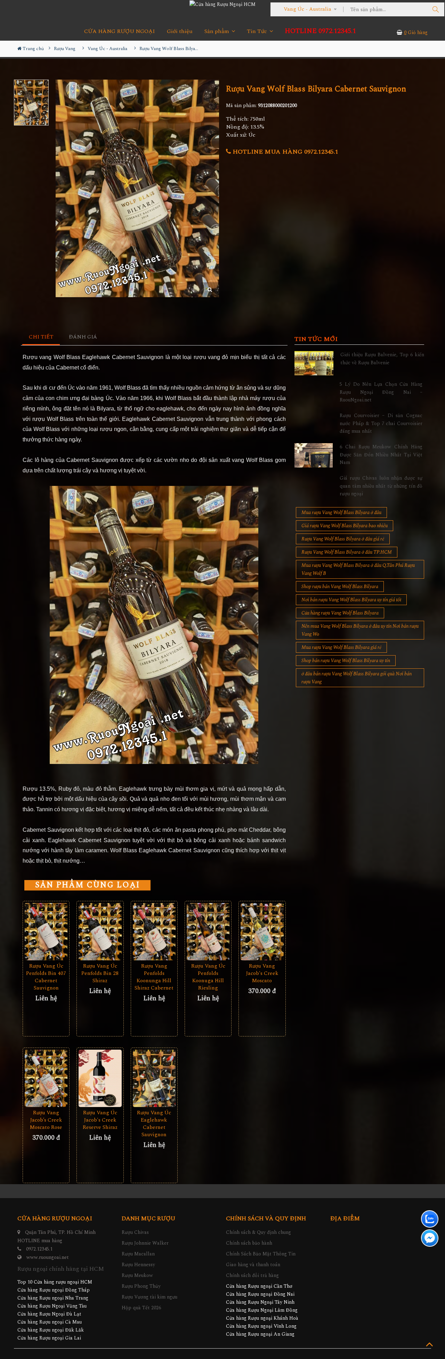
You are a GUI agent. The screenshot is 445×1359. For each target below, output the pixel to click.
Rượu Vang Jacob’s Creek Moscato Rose (46, 1120)
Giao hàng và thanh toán (253, 1264)
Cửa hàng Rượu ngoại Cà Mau (49, 1322)
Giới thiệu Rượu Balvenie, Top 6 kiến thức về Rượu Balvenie (382, 358)
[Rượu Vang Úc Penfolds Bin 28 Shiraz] (100, 931)
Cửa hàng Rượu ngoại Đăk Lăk (50, 1330)
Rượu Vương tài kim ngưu (149, 1297)
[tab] (41, 337)
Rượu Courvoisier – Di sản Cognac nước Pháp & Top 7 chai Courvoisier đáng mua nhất (381, 423)
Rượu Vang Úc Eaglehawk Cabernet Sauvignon (154, 1123)
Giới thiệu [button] (180, 31)
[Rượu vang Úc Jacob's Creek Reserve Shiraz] (100, 1078)
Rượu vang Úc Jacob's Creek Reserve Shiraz (100, 1120)
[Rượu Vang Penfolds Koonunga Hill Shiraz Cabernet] (154, 931)
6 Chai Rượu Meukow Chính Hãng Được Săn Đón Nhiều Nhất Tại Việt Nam (381, 454)
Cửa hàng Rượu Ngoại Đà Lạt (49, 1314)
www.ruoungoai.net (47, 1257)
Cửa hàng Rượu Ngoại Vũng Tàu (52, 1306)
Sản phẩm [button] (217, 31)
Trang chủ (33, 48)
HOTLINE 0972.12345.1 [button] (320, 31)
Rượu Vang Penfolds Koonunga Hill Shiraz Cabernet (154, 977)
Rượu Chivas (135, 1232)
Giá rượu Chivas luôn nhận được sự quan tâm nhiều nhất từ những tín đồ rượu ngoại (381, 485)
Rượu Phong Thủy (141, 1286)
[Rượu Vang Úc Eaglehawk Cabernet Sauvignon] (154, 1078)
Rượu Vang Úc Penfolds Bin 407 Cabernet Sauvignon (46, 977)
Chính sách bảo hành (249, 1243)
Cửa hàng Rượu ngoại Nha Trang (52, 1298)
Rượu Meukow (137, 1275)
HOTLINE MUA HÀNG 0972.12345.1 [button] (284, 152)
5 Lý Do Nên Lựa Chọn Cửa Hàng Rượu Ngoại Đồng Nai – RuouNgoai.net (381, 392)
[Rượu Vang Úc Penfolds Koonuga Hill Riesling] (208, 931)
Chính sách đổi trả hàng (252, 1275)
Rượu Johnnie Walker (145, 1243)
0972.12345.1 (39, 1249)
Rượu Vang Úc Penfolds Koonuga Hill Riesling (208, 977)
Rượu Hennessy (138, 1264)
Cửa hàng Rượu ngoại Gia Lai (49, 1338)
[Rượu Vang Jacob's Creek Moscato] (262, 931)
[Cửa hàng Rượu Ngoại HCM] (222, 4)
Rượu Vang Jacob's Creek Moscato (262, 973)
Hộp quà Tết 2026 (141, 1307)
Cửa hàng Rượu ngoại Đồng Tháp (53, 1290)
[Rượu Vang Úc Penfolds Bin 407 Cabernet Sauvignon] (46, 931)
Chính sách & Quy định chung (258, 1232)
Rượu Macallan (138, 1254)
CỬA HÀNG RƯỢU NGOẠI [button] (119, 31)
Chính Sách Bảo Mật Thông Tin (261, 1254)
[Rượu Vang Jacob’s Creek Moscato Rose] (46, 1078)
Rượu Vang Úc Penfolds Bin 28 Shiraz (100, 973)
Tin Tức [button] (257, 31)
